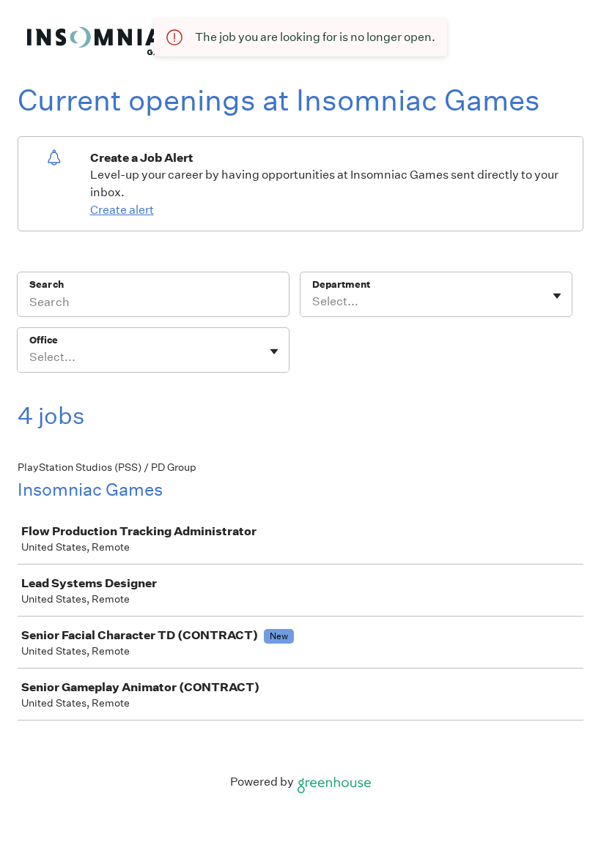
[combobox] (313, 302)
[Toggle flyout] (557, 296)
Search (46, 284)
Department (341, 284)
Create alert (122, 210)
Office (43, 340)
